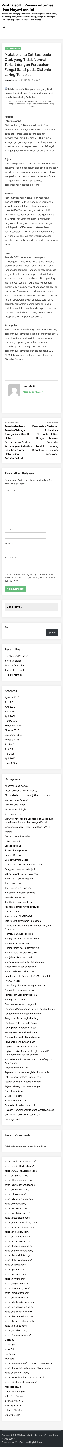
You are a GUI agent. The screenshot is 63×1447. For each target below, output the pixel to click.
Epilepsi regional (13, 845)
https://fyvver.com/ (15, 1278)
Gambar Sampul (13, 855)
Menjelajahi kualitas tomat (18, 957)
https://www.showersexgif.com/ (21, 1170)
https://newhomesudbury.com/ (21, 1222)
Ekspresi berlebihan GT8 (17, 836)
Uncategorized (12, 1119)
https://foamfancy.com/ (17, 1288)
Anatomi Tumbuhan (15, 665)
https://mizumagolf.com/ (18, 1236)
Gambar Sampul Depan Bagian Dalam (24, 864)
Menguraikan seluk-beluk (18, 943)
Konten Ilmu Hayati (15, 670)
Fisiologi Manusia (13, 674)
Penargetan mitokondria (17, 999)
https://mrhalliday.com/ (17, 1231)
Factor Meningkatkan (16, 850)
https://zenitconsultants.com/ (20, 1161)
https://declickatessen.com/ (19, 1302)
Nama (9, 530)
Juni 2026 (10, 706)
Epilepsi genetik (13, 841)
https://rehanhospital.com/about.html (24, 1377)
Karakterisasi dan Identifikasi (19, 902)
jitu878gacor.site (13, 1405)
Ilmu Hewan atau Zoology (18, 888)
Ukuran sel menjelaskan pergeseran (23, 1114)
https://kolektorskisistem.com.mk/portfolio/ (27, 1368)
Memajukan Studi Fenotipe (19, 933)
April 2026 (10, 716)
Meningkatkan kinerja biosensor (21, 952)
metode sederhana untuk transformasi (24, 962)
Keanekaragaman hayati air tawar (22, 906)
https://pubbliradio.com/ (17, 1213)
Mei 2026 (10, 711)
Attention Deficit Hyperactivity (21, 790)
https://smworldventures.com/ (20, 1184)
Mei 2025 (10, 753)
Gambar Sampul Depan (17, 859)
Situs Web (11, 557)
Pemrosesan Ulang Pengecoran (21, 994)
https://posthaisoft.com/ (17, 1217)
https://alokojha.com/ (16, 1325)
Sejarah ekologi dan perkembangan (23, 1081)
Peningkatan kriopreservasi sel (20, 1027)
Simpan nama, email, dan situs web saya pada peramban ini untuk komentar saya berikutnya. (30, 577)
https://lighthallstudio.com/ (19, 1250)
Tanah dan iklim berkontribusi (20, 1105)
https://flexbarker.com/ (17, 1292)
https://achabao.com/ (16, 1330)
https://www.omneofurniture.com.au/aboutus (28, 1363)
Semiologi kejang (14, 1091)
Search (8, 627)
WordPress (20, 1442)
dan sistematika (13, 814)
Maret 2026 (11, 720)
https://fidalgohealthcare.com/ (21, 1382)
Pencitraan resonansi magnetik (20, 1004)
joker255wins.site (14, 1400)
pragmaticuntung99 (15, 1391)
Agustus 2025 (12, 739)
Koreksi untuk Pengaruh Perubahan (23, 920)
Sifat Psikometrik (13, 1095)
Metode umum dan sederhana (20, 966)
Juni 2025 (10, 749)
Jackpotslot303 (13, 1386)
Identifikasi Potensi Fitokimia (20, 878)
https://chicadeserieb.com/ (19, 1307)
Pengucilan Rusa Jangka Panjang (21, 1018)
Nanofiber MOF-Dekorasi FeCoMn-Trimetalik (28, 976)
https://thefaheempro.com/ (19, 1180)
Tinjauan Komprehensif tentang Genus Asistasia (29, 1109)
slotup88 (9, 1349)
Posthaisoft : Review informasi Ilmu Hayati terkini (28, 7)
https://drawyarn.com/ (16, 1297)
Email (9, 543)
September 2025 (13, 735)
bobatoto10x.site (13, 1410)
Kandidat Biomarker (15, 897)
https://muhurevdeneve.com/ (20, 1227)
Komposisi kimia (13, 911)
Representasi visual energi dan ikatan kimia (27, 1072)
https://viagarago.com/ (16, 1175)
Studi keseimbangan (15, 1100)
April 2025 (10, 758)
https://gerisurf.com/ (15, 1274)
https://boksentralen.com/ (18, 1311)
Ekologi (8, 831)
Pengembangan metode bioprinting (23, 1013)
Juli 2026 (9, 702)
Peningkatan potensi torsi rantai (21, 1032)
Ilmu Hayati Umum (13, 49)
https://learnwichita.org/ (17, 1255)
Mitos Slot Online (14, 1396)
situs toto (9, 1358)
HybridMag (36, 1442)
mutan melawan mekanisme (19, 971)
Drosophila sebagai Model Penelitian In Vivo (27, 827)
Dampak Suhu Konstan (16, 800)
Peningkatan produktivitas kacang (22, 1037)
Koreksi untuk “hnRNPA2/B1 (19, 916)
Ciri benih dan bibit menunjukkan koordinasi (27, 795)
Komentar (12, 490)
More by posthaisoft (33, 391)
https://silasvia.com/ (15, 1194)
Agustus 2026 (12, 697)
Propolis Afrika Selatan (16, 1067)
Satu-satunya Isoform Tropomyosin (23, 1077)
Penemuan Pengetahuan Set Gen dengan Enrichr (30, 1009)
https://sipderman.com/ (17, 1189)
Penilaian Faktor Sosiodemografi (21, 1023)
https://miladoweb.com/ (17, 1241)
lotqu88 (9, 1339)
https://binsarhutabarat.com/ (19, 1316)
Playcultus (10, 1353)
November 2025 (13, 725)
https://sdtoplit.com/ (15, 1203)
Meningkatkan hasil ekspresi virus (22, 947)
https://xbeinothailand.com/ (19, 1166)
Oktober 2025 (12, 730)
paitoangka (10, 1344)
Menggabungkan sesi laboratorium (22, 938)
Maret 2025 (11, 763)
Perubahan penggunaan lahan (20, 1041)
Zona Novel (14, 606)
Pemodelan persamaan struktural (22, 990)
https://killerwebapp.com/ (18, 1260)
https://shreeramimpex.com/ (19, 1199)
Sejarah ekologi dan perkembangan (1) (24, 1086)
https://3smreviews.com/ (18, 1335)
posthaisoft (12, 80)
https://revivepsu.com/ (16, 1208)
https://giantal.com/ (15, 1269)
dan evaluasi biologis (15, 809)
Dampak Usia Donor (15, 804)
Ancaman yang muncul (17, 785)
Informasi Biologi (13, 660)
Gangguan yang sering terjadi (20, 869)
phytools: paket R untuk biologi (21, 1046)
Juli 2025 (9, 744)
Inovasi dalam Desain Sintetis (20, 892)
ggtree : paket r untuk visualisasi (21, 874)
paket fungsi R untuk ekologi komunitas (25, 985)
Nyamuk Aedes (12, 980)
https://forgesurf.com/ (16, 1283)
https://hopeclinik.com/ (17, 1372)
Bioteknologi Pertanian (16, 656)
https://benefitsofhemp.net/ (19, 1321)
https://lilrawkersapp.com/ (18, 1245)
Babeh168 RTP (12, 1415)
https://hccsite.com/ (15, 1264)
